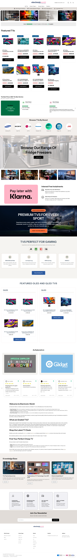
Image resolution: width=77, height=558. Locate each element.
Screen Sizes (41, 6)
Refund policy (12, 555)
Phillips (34, 544)
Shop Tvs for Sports (38, 230)
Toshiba (34, 546)
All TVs (26, 6)
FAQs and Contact (7, 535)
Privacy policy (5, 555)
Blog (5, 537)
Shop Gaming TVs (38, 272)
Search (5, 539)
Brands (48, 6)
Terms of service (19, 555)
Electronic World (11, 554)
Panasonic (35, 542)
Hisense (34, 541)
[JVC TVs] (69, 126)
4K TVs (20, 541)
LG (33, 539)
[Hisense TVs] (48, 126)
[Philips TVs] (59, 126)
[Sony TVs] (18, 126)
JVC (34, 548)
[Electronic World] (38, 3)
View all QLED (56, 317)
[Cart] (73, 3)
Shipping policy (6, 556)
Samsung (34, 537)
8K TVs (20, 542)
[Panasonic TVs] (38, 126)
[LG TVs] (28, 126)
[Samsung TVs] (8, 126)
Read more (37, 111)
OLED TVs (20, 537)
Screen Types (33, 6)
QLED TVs (20, 539)
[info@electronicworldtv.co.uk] (60, 3)
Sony (34, 535)
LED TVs (20, 535)
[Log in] (71, 3)
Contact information (13, 556)
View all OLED (18, 339)
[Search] (68, 3)
